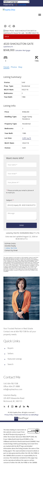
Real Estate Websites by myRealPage (27, 415)
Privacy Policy (9, 415)
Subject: (9, 200)
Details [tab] (6, 67)
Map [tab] (20, 67)
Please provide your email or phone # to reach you (20, 191)
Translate (22, 5)
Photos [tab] (14, 67)
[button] (4, 407)
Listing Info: (9, 105)
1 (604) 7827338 (11, 248)
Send (21, 225)
